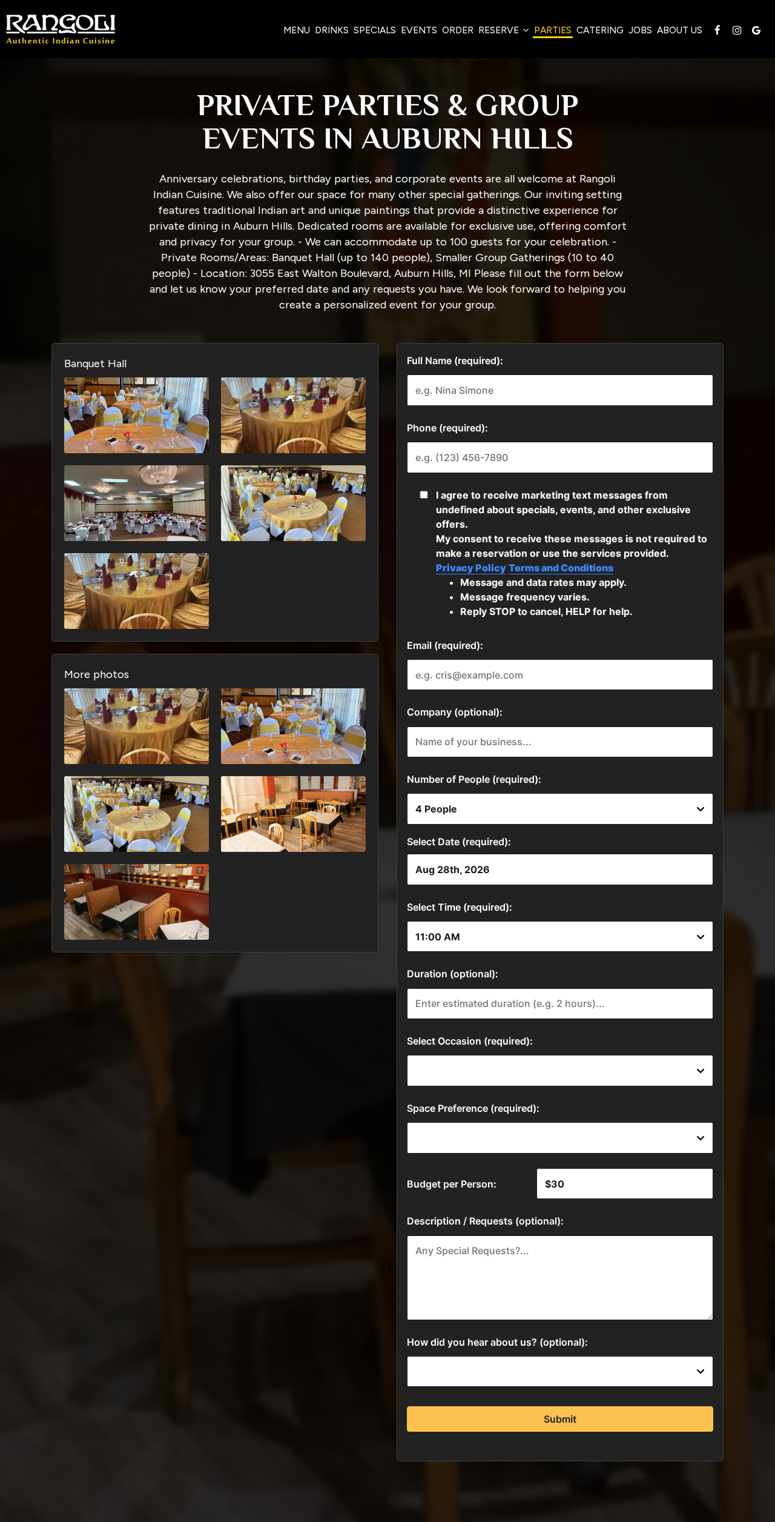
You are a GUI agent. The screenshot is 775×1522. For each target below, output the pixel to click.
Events (419, 30)
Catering (600, 30)
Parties (553, 30)
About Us (679, 30)
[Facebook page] (717, 30)
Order (457, 30)
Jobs (640, 30)
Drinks (332, 30)
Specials (375, 30)
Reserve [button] (499, 30)
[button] (136, 415)
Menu (296, 30)
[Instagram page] (737, 30)
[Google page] (756, 30)
